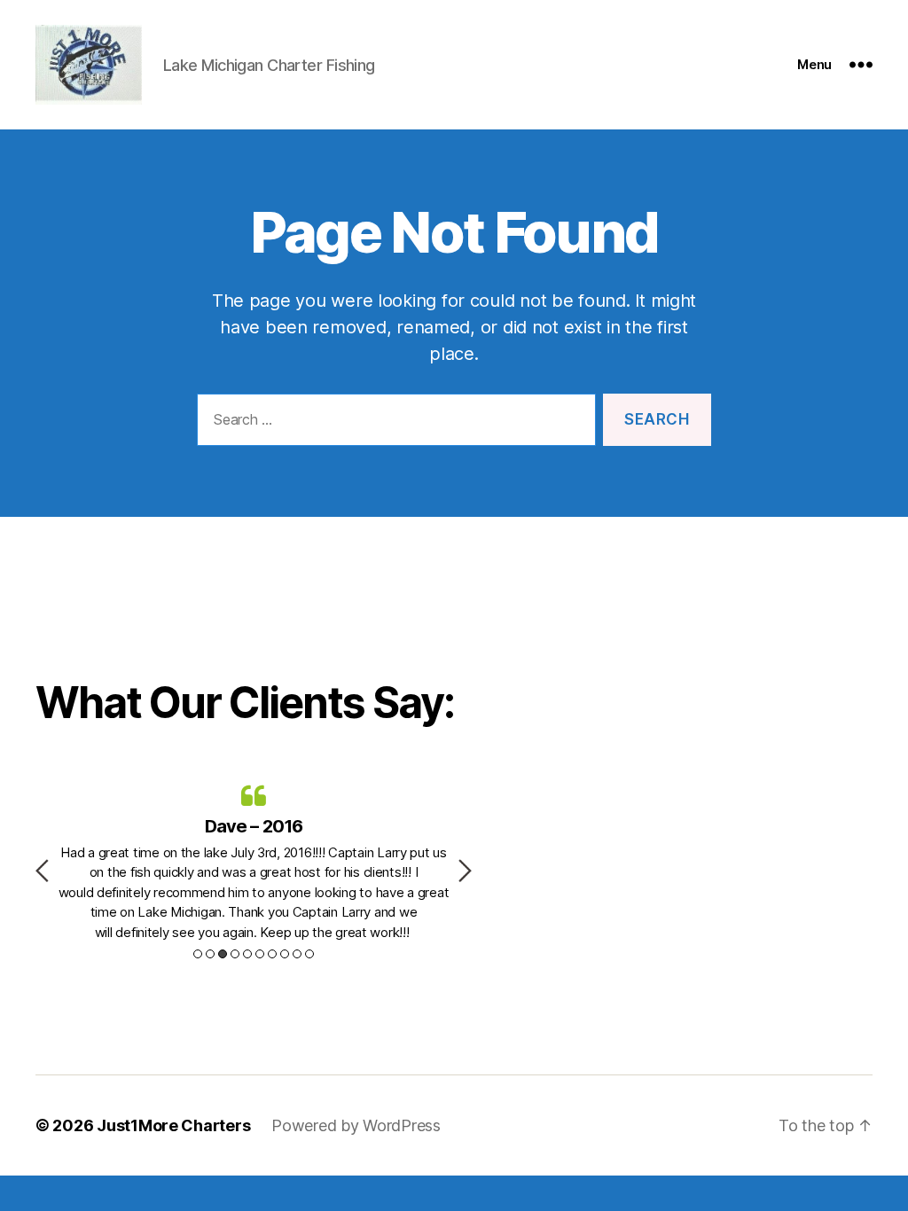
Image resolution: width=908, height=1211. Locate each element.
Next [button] (465, 870)
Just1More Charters (173, 1125)
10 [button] (309, 953)
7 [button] (272, 953)
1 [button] (197, 953)
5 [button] (247, 953)
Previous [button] (42, 870)
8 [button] (284, 953)
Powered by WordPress (356, 1125)
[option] (253, 861)
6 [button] (259, 953)
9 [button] (297, 953)
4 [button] (235, 953)
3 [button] (222, 953)
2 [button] (210, 953)
